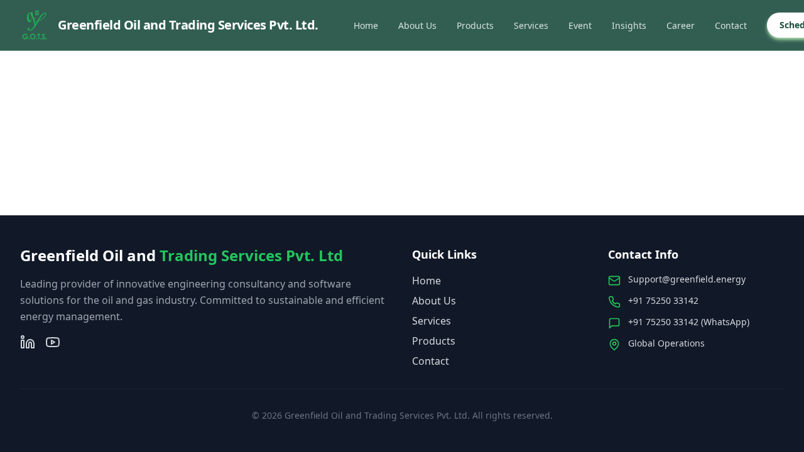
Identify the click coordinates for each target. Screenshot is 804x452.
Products (475, 25)
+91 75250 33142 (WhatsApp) (688, 322)
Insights (629, 25)
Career (680, 25)
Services (531, 25)
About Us (417, 25)
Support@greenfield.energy (687, 279)
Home (366, 25)
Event (580, 25)
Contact (731, 25)
